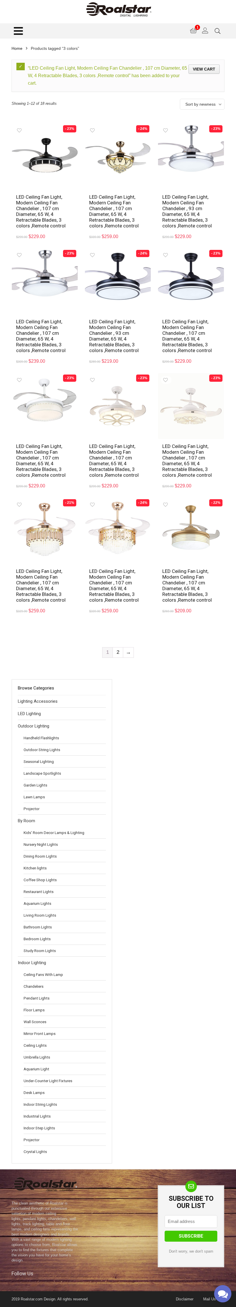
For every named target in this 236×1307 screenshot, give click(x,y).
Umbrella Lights (37, 1057)
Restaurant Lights (39, 891)
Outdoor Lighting (33, 726)
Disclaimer (184, 1299)
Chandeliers (33, 986)
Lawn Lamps (34, 797)
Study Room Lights (40, 950)
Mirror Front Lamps (40, 1033)
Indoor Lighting (32, 962)
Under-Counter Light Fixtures (48, 1080)
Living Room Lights (40, 915)
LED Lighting (29, 713)
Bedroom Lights (37, 938)
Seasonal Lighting (39, 761)
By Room (26, 820)
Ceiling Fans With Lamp (43, 974)
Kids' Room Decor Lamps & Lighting (54, 832)
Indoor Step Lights (39, 1128)
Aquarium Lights (37, 903)
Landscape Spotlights (42, 773)
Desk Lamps (34, 1092)
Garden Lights (35, 785)
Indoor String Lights (40, 1104)
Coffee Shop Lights (40, 879)
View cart (204, 69)
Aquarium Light (36, 1069)
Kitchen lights (35, 868)
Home (17, 48)
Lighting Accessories (38, 701)
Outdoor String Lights (42, 749)
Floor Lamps (34, 1010)
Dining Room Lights (40, 856)
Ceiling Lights (35, 1045)
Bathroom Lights (38, 927)
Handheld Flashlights (41, 738)
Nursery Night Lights (41, 844)
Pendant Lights (37, 998)
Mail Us (209, 1299)
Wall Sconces (35, 1021)
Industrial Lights (37, 1116)
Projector (31, 808)
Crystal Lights (35, 1151)
